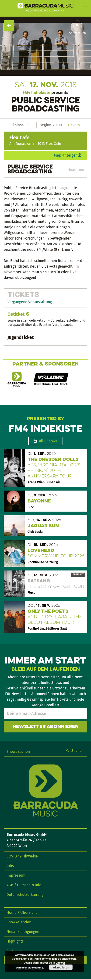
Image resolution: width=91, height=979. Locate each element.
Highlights (15, 941)
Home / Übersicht (22, 912)
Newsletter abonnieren (46, 726)
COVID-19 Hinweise (22, 856)
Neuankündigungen (23, 931)
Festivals (14, 951)
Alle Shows (48, 441)
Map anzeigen (65, 155)
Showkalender (19, 922)
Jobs (10, 866)
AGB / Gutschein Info (24, 885)
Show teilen (77, 33)
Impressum (16, 875)
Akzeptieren (61, 967)
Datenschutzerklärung (25, 894)
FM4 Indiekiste (36, 92)
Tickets (74, 125)
